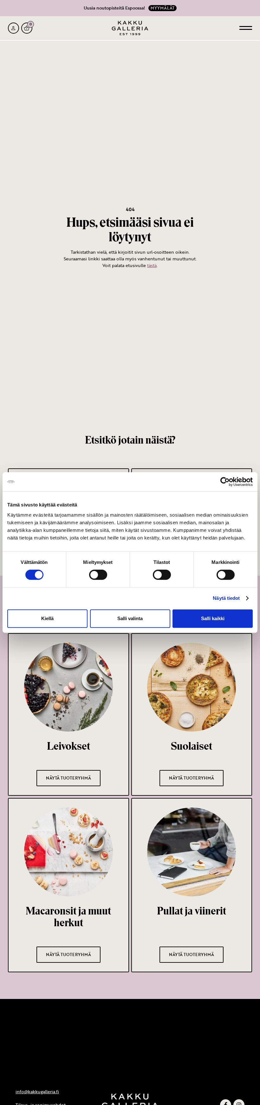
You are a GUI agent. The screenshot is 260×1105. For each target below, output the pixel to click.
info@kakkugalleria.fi (37, 1091)
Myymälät (162, 8)
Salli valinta (130, 618)
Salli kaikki (212, 618)
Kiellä (47, 618)
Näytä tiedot (226, 598)
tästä (152, 265)
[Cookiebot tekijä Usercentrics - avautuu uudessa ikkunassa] (225, 481)
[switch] (98, 575)
